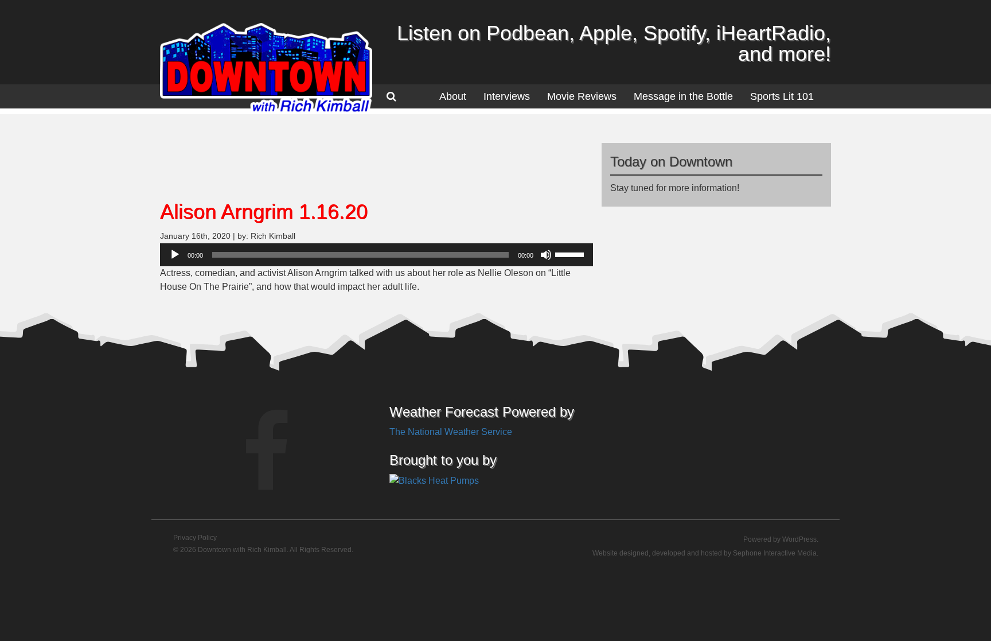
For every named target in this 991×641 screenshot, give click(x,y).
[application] (376, 254)
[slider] (571, 253)
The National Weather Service (450, 432)
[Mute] (546, 255)
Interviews (506, 96)
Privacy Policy (195, 538)
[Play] (175, 255)
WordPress (799, 539)
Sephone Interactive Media (775, 553)
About (452, 96)
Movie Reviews (582, 96)
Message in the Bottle (683, 96)
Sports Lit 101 (782, 96)
